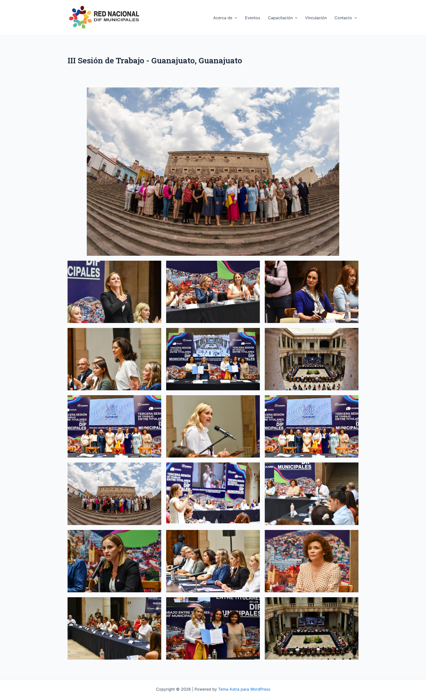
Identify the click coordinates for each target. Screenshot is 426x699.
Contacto (343, 17)
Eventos (252, 17)
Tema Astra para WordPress (244, 689)
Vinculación (316, 17)
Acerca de (222, 17)
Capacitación (280, 17)
